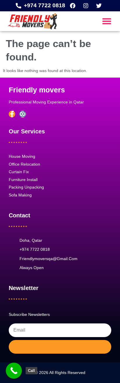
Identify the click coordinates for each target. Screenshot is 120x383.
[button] (107, 21)
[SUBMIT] (60, 347)
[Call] (14, 371)
